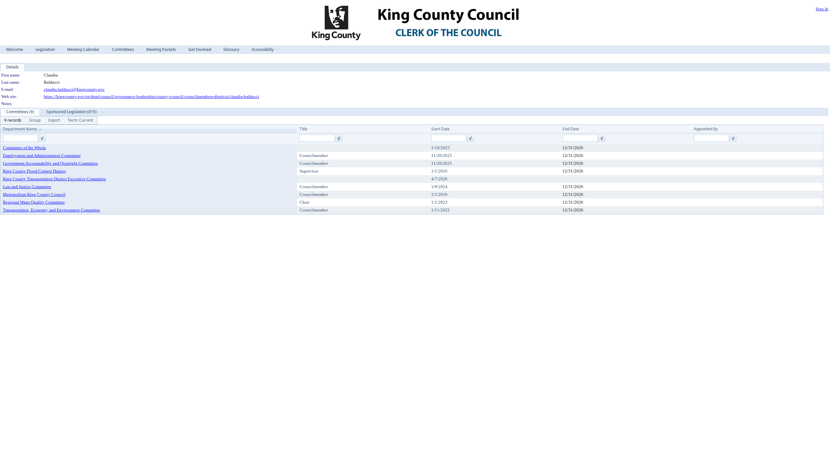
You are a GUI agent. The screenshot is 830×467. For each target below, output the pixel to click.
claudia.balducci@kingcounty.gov (74, 89)
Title (303, 129)
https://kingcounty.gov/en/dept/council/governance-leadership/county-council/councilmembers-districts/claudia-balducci (151, 96)
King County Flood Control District (34, 171)
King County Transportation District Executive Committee (54, 178)
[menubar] (48, 120)
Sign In (822, 8)
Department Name (20, 129)
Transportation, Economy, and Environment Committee (51, 210)
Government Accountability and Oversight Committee (50, 163)
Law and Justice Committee (27, 186)
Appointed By (706, 129)
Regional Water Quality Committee (34, 202)
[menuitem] (12, 120)
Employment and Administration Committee (42, 155)
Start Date (440, 129)
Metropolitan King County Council (34, 194)
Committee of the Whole (24, 147)
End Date (571, 129)
